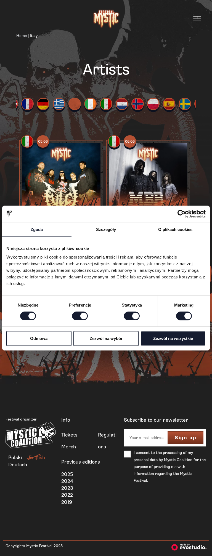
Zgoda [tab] (37, 229)
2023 (67, 488)
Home (21, 35)
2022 (67, 495)
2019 (66, 502)
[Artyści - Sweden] (185, 104)
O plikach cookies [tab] (175, 229)
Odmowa (38, 338)
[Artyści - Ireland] (90, 104)
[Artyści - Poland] (153, 104)
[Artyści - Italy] (106, 104)
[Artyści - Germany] (43, 104)
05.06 (43, 141)
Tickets (69, 435)
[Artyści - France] (27, 104)
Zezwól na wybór (106, 338)
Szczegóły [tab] (106, 229)
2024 (67, 481)
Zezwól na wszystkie (173, 338)
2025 (67, 474)
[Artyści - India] (74, 104)
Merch (68, 447)
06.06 (130, 141)
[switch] (80, 316)
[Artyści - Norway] (137, 104)
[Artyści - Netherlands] (122, 104)
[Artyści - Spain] (169, 104)
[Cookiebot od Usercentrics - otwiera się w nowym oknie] (181, 214)
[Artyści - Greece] (59, 104)
